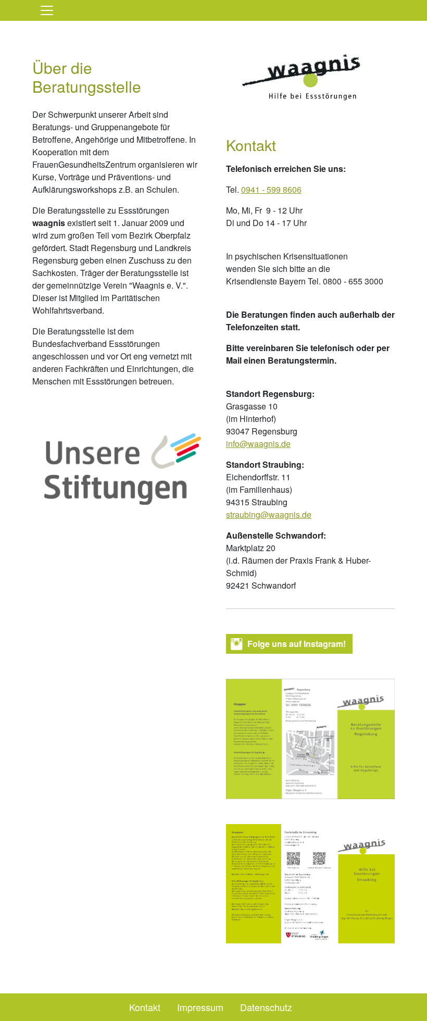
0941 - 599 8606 (271, 189)
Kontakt (144, 1007)
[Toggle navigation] (46, 10)
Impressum (200, 1007)
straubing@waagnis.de (268, 514)
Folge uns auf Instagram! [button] (296, 644)
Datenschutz (266, 1007)
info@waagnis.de (258, 444)
